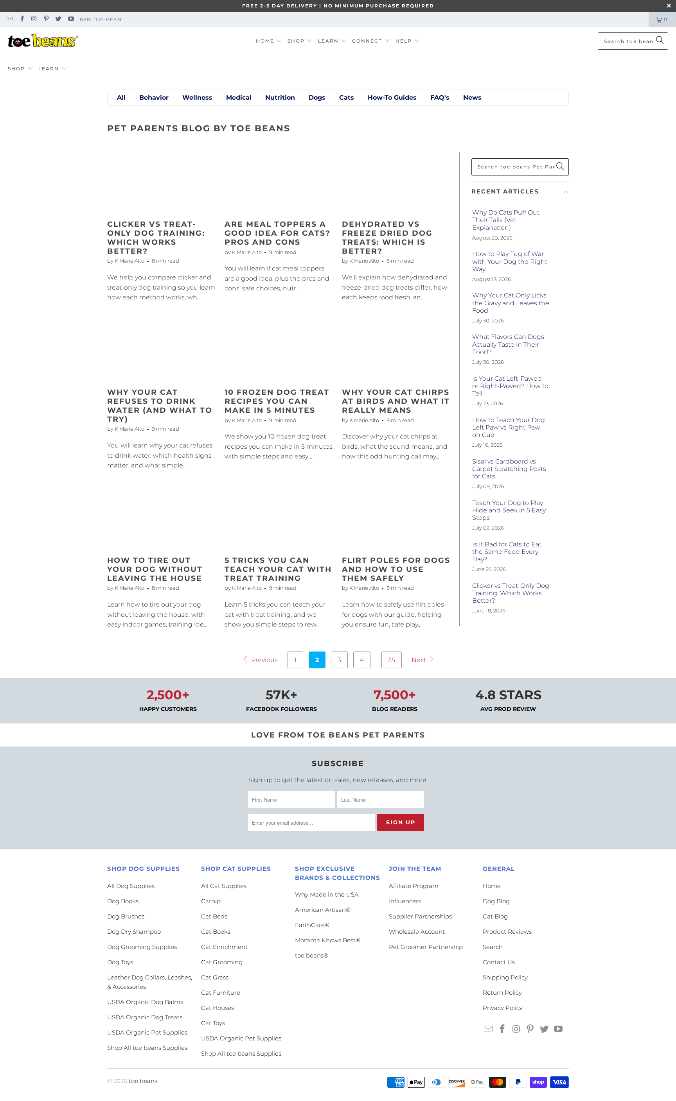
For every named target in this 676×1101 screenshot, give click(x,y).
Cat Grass (214, 977)
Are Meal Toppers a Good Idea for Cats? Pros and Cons (278, 233)
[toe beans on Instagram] (34, 19)
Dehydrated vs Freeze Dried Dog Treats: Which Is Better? (387, 237)
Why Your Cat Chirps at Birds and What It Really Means (396, 401)
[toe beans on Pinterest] (46, 19)
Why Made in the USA (327, 894)
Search (493, 947)
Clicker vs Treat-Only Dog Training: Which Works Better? (156, 237)
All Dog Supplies (131, 886)
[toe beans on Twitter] (58, 19)
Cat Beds (214, 916)
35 (391, 660)
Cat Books (215, 931)
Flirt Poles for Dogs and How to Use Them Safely (396, 569)
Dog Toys (120, 962)
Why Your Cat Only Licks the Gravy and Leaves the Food (510, 303)
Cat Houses (217, 1007)
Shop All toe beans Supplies (147, 1047)
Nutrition (280, 97)
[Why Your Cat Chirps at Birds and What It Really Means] (396, 351)
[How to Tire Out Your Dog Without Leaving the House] (162, 519)
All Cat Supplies (223, 886)
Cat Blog (495, 916)
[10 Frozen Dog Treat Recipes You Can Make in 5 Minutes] (279, 351)
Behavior (154, 97)
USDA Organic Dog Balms (145, 1002)
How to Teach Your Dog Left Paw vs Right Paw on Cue (508, 427)
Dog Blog (496, 901)
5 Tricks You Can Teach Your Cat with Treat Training (278, 569)
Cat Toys (213, 1023)
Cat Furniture (220, 992)
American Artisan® (323, 909)
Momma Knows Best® (327, 940)
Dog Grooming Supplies (142, 947)
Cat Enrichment (224, 947)
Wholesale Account (417, 931)
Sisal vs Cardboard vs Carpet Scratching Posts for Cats (509, 469)
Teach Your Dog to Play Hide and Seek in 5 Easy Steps (509, 510)
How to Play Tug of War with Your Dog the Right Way (509, 261)
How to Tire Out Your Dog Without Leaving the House (155, 569)
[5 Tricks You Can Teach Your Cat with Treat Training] (279, 519)
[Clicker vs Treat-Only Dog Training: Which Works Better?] (162, 183)
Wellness (197, 97)
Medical (239, 97)
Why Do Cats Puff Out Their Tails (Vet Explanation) (505, 220)
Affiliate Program (414, 886)
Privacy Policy (503, 1007)
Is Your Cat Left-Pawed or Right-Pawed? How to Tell (510, 386)
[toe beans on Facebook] (21, 19)
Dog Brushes (125, 916)
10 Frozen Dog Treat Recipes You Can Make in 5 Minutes (277, 401)
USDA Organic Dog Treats (144, 1017)
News (472, 97)
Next (420, 660)
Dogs (317, 97)
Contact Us (499, 962)
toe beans (143, 1081)
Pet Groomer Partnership (426, 947)
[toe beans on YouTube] (70, 19)
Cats (346, 97)
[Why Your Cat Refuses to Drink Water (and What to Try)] (162, 351)
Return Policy (502, 992)
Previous (264, 660)
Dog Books (122, 901)
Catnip (211, 901)
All (121, 97)
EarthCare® (312, 925)
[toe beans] (43, 41)
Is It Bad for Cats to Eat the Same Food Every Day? (506, 552)
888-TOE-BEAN (101, 19)
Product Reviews (507, 931)
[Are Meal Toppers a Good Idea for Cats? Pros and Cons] (279, 183)
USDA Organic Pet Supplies (147, 1032)
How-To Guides (392, 97)
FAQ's (439, 97)
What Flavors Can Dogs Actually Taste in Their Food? (508, 344)
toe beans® (311, 955)
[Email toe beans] (9, 19)
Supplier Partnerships (420, 916)
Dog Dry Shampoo (134, 931)
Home (492, 886)
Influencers (405, 901)
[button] (269, 41)
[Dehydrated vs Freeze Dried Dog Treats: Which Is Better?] (396, 183)
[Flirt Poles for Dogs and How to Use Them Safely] (396, 519)
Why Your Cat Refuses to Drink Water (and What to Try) (159, 405)
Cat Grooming (222, 962)
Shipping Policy (505, 977)
